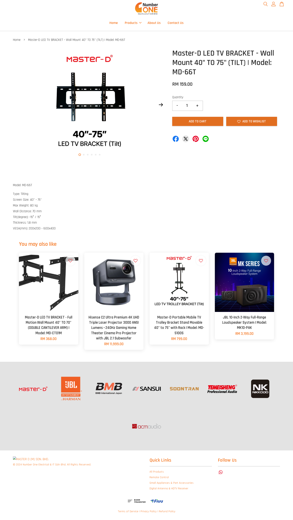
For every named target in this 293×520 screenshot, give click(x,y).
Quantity (177, 97)
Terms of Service (128, 511)
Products (131, 23)
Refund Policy (167, 511)
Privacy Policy (149, 511)
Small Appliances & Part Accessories (171, 483)
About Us (154, 23)
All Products (156, 472)
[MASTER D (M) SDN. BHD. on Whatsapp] (220, 474)
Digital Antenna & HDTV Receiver (168, 488)
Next (161, 105)
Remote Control (159, 477)
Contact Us (176, 23)
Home (113, 23)
